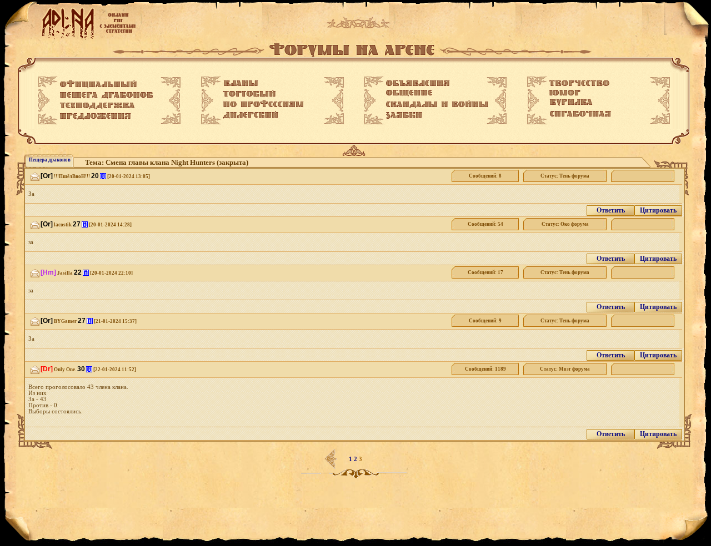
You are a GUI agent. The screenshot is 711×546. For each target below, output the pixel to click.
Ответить (611, 210)
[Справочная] (580, 114)
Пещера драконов (50, 160)
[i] (103, 176)
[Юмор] (564, 92)
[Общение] (409, 93)
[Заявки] (404, 115)
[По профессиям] (263, 103)
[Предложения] (95, 116)
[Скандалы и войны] (437, 104)
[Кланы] (240, 83)
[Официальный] (98, 84)
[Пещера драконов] (106, 95)
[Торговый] (249, 93)
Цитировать (658, 210)
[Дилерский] (250, 115)
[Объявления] (418, 83)
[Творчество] (579, 83)
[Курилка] (571, 102)
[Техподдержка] (97, 106)
